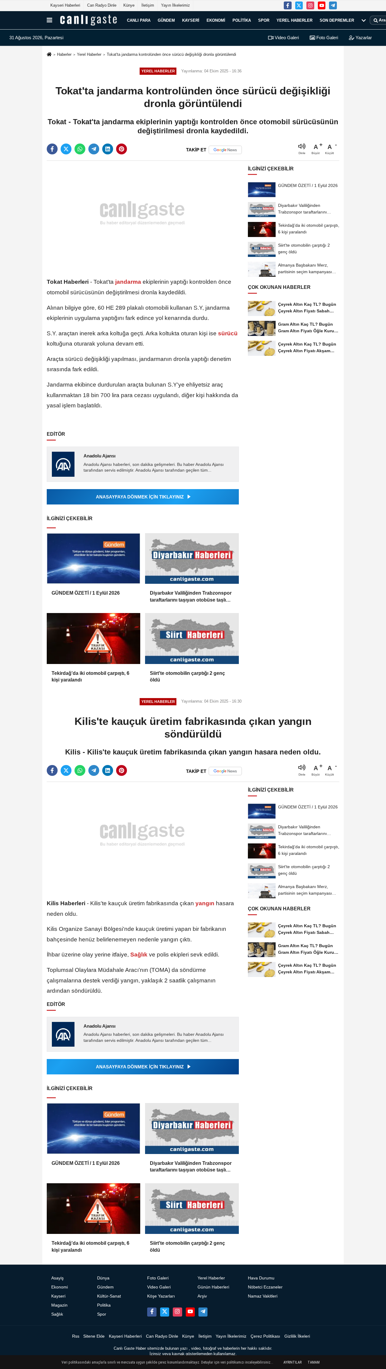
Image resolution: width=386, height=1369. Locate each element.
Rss (75, 1336)
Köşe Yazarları (161, 1296)
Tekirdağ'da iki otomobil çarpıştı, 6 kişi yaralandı (90, 676)
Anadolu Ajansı (99, 455)
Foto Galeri (326, 37)
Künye (128, 5)
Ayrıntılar (292, 1362)
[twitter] (66, 149)
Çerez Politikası (265, 1336)
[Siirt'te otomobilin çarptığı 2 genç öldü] (192, 638)
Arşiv (202, 1296)
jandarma (128, 282)
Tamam (314, 1362)
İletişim (147, 5)
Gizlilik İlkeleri (297, 1336)
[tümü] (364, 20)
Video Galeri (286, 37)
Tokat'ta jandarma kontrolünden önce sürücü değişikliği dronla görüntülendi (171, 54)
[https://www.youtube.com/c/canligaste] (322, 5)
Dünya (103, 1278)
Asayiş (57, 1278)
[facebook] (52, 149)
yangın (205, 903)
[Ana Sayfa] (49, 54)
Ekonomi (216, 20)
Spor (263, 20)
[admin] (333, 5)
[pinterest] (121, 149)
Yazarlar (363, 37)
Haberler (64, 54)
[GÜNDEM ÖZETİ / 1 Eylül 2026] (93, 558)
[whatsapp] (79, 149)
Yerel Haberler (294, 20)
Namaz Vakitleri (262, 1296)
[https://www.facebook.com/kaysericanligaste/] (288, 5)
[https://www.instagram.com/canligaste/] (310, 5)
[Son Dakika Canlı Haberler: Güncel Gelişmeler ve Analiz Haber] (88, 20)
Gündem (166, 20)
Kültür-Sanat (109, 1296)
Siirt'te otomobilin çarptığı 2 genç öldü (187, 676)
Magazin (59, 1305)
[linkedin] (107, 149)
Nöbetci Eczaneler (265, 1287)
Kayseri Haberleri (65, 5)
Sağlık (139, 954)
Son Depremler (337, 20)
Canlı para (138, 20)
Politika (242, 20)
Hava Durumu (261, 1278)
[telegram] (93, 149)
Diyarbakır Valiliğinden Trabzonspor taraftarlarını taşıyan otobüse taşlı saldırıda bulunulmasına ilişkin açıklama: (191, 596)
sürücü (227, 333)
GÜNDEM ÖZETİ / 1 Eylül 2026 (86, 593)
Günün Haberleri (213, 1287)
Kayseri (190, 20)
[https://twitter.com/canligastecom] (299, 5)
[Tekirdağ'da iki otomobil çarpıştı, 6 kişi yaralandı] (93, 638)
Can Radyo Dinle (101, 5)
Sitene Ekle (94, 1336)
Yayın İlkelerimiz (175, 5)
